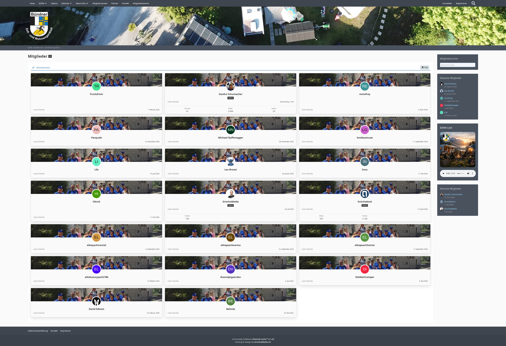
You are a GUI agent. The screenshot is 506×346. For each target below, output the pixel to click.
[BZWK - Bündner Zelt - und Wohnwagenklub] (253, 26)
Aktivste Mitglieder (450, 188)
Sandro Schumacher (230, 94)
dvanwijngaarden (230, 277)
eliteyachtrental (96, 245)
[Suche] (473, 3)
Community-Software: (253, 339)
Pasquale (96, 137)
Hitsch (96, 201)
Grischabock (365, 201)
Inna (365, 169)
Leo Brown (230, 169)
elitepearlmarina (231, 245)
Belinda (230, 309)
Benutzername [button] (43, 67)
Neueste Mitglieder (450, 78)
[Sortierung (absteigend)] (33, 67)
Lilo (96, 169)
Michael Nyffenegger (230, 137)
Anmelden (447, 3)
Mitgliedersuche (449, 58)
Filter (426, 67)
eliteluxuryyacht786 (96, 277)
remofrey (364, 94)
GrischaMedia (231, 201)
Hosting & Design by (253, 342)
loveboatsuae (365, 137)
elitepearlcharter (365, 245)
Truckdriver (96, 94)
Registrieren (461, 3)
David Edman (96, 309)
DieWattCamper (364, 277)
